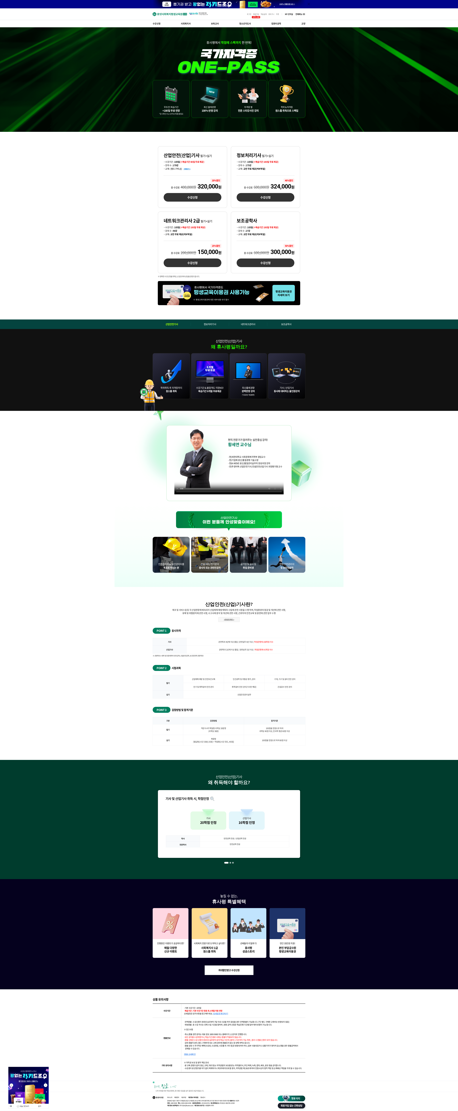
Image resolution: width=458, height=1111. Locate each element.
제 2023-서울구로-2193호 (223, 1103)
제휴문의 (176, 1097)
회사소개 (169, 1097)
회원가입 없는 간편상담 (291, 1105)
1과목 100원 (255, 17)
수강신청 (156, 23)
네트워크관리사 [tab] (248, 324)
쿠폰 (277, 14)
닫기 (39, 1106)
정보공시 (202, 1097)
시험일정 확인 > (229, 619)
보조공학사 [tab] (286, 324)
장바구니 (271, 14)
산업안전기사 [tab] (172, 324)
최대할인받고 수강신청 (228, 970)
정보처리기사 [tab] (210, 324)
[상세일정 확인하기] (220, 1013)
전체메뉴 (298, 14)
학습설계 (264, 14)
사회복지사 (186, 23)
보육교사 (215, 23)
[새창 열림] (229, 293)
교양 (303, 23)
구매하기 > (187, 169)
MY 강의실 (289, 14)
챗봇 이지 (295, 1098)
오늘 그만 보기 (24, 1106)
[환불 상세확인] (190, 1054)
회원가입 (256, 14)
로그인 (249, 14)
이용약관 (183, 1097)
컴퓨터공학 (276, 23)
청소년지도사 (245, 23)
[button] (28, 1102)
